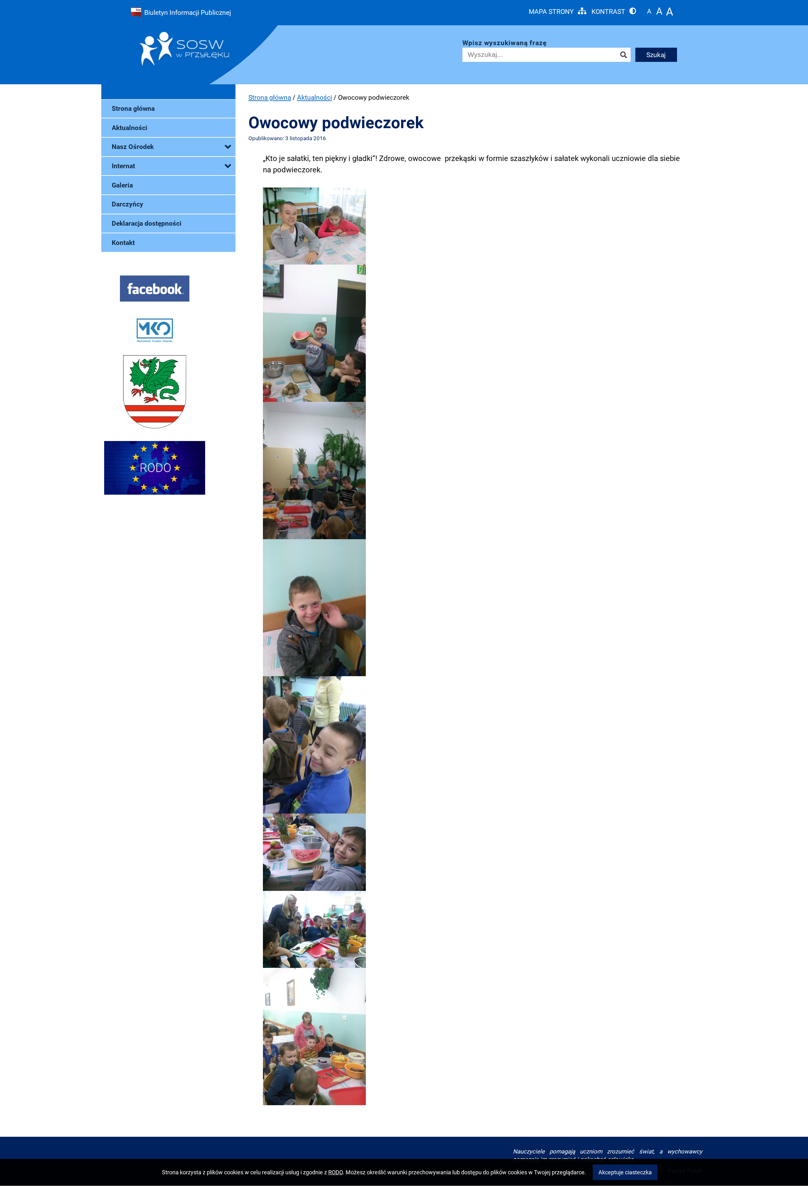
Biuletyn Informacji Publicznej (187, 12)
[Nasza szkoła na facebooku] (154, 290)
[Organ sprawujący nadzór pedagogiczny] (155, 332)
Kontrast (609, 11)
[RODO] (154, 469)
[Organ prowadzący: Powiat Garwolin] (154, 393)
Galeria (122, 185)
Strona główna (133, 108)
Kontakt (123, 243)
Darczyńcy (127, 204)
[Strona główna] (198, 50)
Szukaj (656, 55)
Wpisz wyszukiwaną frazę (504, 42)
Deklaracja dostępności (146, 223)
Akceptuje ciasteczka (625, 1172)
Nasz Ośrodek (133, 147)
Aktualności (129, 128)
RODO (335, 1172)
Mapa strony (552, 11)
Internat (123, 166)
